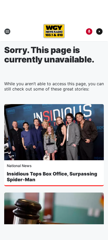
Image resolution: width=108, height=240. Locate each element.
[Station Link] (54, 31)
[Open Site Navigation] (7, 31)
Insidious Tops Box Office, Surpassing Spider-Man (52, 176)
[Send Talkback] (89, 31)
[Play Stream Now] (99, 31)
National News (19, 165)
